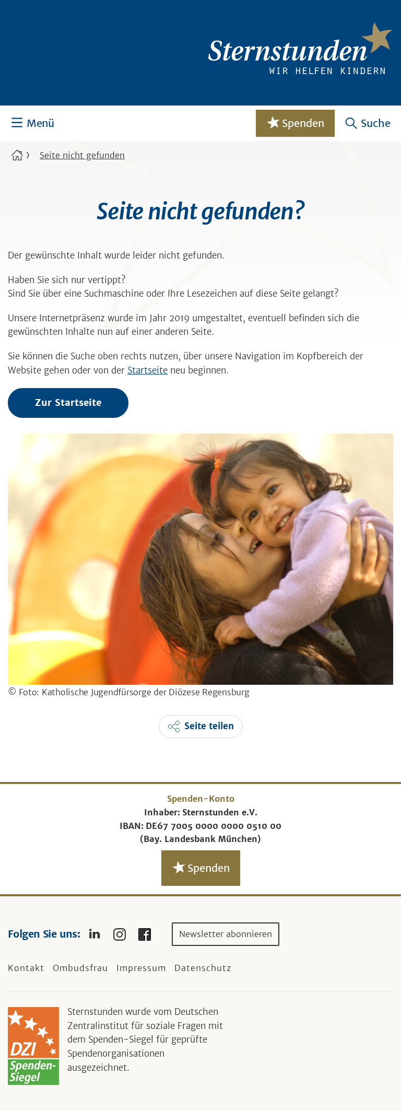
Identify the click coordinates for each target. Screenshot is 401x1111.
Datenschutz (202, 968)
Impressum (141, 968)
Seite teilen (209, 726)
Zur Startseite (68, 402)
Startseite (147, 370)
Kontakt (26, 968)
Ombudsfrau (80, 968)
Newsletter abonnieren (225, 934)
